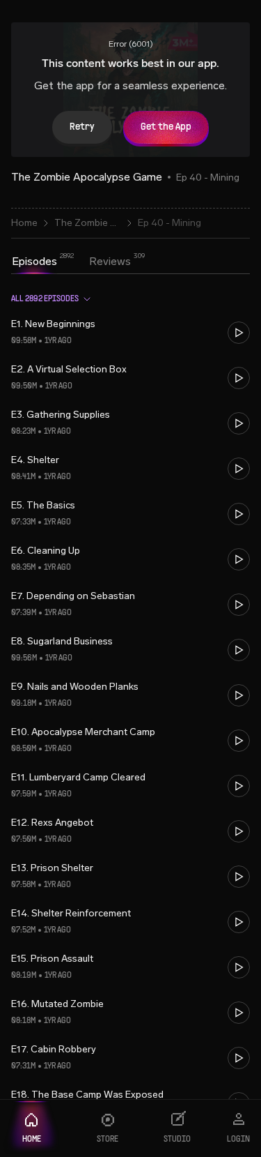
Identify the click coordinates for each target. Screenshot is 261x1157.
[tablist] (71, 263)
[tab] (34, 261)
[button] (130, 332)
